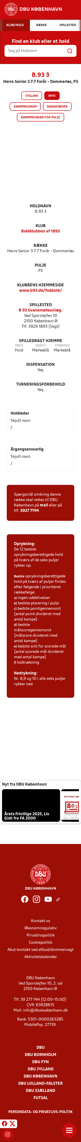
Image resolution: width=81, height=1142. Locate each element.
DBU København (40, 1076)
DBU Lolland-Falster (40, 1084)
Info (52, 96)
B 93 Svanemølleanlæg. (41, 310)
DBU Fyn (40, 1062)
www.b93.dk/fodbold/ (40, 291)
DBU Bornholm (40, 1055)
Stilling (31, 96)
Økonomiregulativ (41, 928)
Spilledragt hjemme (40, 341)
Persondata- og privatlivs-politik (40, 1112)
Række (41, 246)
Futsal (41, 1098)
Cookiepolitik (40, 943)
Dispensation (40, 365)
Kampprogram (25, 106)
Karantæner (57, 106)
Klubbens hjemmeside (40, 285)
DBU (40, 1048)
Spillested (40, 305)
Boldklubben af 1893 (40, 231)
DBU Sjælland (40, 1091)
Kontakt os (40, 921)
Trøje (19, 345)
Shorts (40, 345)
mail (44, 505)
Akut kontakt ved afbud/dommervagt (40, 950)
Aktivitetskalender (40, 957)
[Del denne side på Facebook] (4, 1124)
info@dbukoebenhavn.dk (45, 1010)
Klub (41, 226)
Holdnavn (40, 206)
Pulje (40, 265)
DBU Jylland (41, 1069)
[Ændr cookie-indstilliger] (7, 1134)
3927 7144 (29, 511)
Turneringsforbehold (40, 385)
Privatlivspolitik (41, 935)
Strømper (62, 345)
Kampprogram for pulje (40, 117)
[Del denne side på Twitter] (12, 1124)
